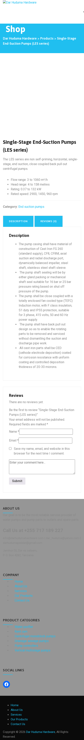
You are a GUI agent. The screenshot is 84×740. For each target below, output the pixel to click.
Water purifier (24, 627)
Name (14, 431)
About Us (21, 586)
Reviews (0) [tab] (48, 221)
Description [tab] (18, 221)
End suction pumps (31, 207)
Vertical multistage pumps (32, 650)
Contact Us (22, 600)
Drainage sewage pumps (32, 641)
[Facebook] (6, 684)
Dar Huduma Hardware (40, 732)
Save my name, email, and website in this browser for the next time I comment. (42, 451)
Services (21, 591)
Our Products (24, 596)
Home (19, 581)
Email (14, 440)
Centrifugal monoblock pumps (35, 636)
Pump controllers (26, 646)
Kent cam (21, 631)
